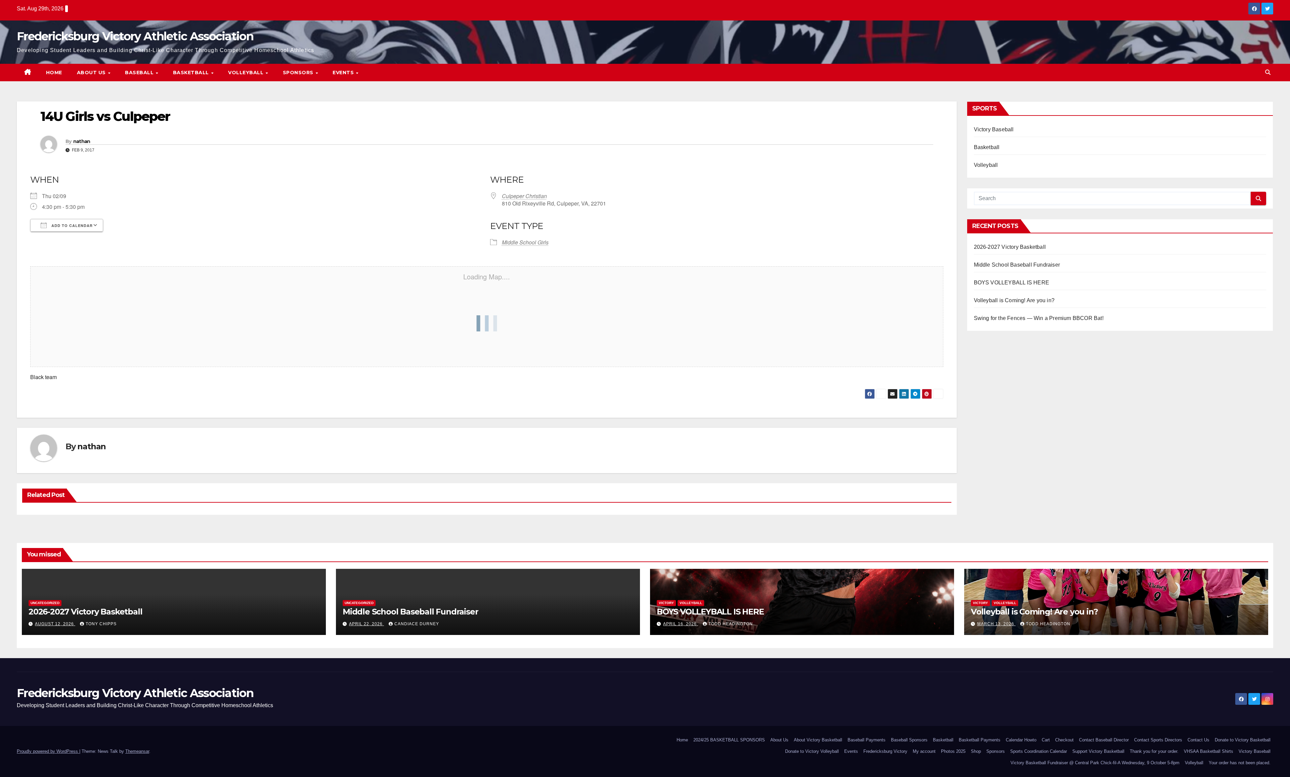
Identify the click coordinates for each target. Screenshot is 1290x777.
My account (924, 751)
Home (54, 73)
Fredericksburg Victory (885, 751)
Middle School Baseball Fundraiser (1017, 265)
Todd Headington (730, 624)
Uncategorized (45, 603)
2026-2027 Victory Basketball (1010, 247)
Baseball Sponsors (909, 739)
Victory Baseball (994, 129)
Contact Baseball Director (1104, 739)
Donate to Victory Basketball (1243, 739)
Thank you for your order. (1154, 751)
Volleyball (246, 73)
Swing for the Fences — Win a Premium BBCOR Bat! (1039, 318)
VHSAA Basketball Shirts (1208, 751)
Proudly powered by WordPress (48, 751)
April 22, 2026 (366, 624)
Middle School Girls (525, 242)
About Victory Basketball (818, 739)
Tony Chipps (101, 624)
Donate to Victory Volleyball (812, 751)
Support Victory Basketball (1098, 751)
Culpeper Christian (524, 196)
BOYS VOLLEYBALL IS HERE (1011, 282)
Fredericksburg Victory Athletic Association (135, 36)
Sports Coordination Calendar (1038, 751)
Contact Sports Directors (1158, 739)
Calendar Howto (1021, 739)
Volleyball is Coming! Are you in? (1014, 300)
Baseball (140, 73)
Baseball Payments (867, 739)
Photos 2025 (953, 751)
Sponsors (299, 73)
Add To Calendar (71, 225)
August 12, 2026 (55, 624)
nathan (81, 141)
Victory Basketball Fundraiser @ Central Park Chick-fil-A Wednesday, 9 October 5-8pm (1094, 762)
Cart (1046, 739)
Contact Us (1198, 739)
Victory (666, 603)
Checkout (1064, 739)
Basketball (192, 73)
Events (344, 73)
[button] (1268, 72)
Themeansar (137, 751)
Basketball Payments (979, 739)
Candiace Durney (416, 624)
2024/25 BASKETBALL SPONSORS (729, 739)
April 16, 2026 (680, 624)
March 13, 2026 (996, 624)
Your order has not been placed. (1240, 762)
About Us (92, 73)
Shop (976, 751)
